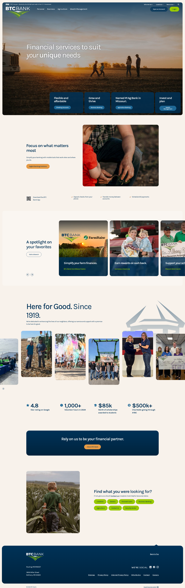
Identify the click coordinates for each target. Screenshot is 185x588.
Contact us (115, 496)
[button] (47, 198)
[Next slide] (32, 274)
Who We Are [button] (147, 4)
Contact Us (115, 508)
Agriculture (101, 508)
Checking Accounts (62, 107)
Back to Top (154, 554)
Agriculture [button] (62, 9)
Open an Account (160, 9)
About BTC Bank (92, 447)
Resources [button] (170, 4)
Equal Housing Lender (151, 587)
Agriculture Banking (124, 107)
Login (175, 9)
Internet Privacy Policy (120, 575)
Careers (112, 501)
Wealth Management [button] (78, 9)
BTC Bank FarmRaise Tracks (75, 269)
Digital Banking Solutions (38, 166)
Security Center (130, 508)
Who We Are (136, 575)
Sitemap (91, 575)
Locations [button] (159, 4)
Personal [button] (40, 9)
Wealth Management (168, 108)
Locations (100, 501)
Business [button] (51, 9)
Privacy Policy (103, 575)
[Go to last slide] (27, 274)
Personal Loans (127, 501)
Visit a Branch (34, 254)
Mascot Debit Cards (173, 269)
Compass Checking (122, 269)
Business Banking (96, 107)
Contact (146, 575)
